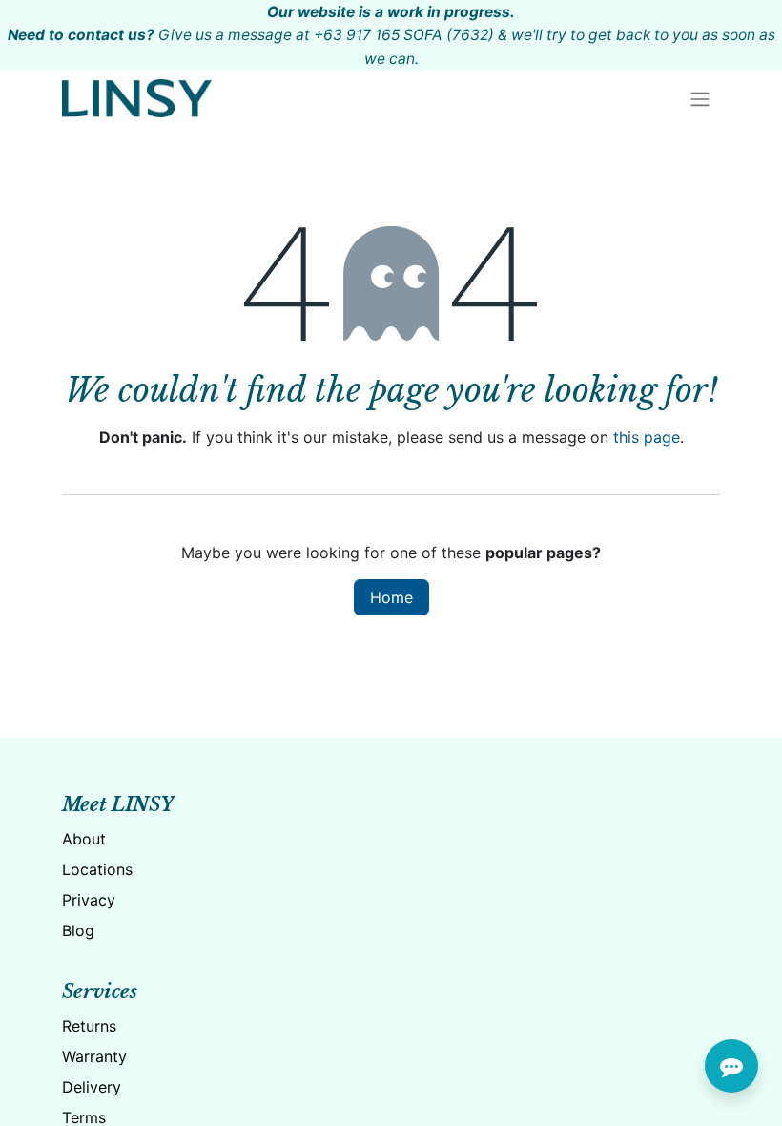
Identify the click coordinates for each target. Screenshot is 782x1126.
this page (646, 437)
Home (391, 597)
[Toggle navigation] (700, 98)
